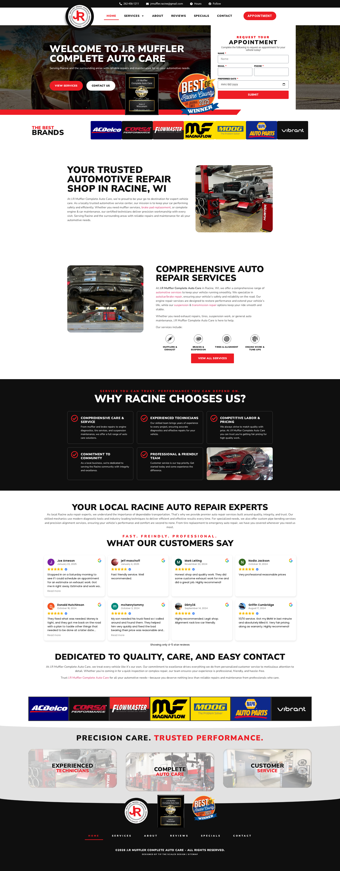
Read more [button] (54, 591)
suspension (181, 305)
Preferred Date (227, 79)
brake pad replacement (156, 207)
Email (221, 66)
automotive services (169, 292)
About (157, 16)
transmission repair (204, 305)
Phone (258, 66)
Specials (201, 16)
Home (111, 16)
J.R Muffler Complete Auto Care (88, 678)
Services (132, 16)
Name (221, 53)
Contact (224, 16)
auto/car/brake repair (169, 297)
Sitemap (193, 854)
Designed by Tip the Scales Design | (165, 854)
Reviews (178, 16)
